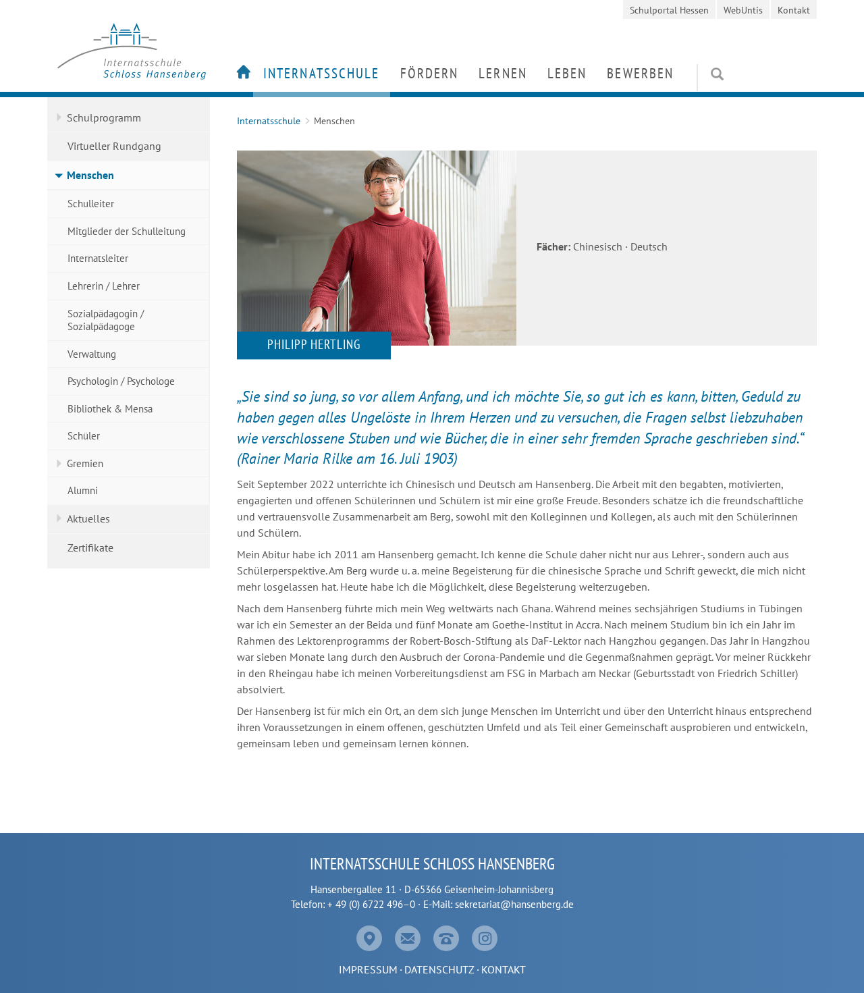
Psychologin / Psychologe (121, 381)
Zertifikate (90, 547)
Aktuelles (88, 518)
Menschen (90, 175)
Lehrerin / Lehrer (104, 285)
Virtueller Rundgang (114, 146)
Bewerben (640, 73)
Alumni (83, 490)
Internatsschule (321, 73)
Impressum (368, 969)
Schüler (84, 435)
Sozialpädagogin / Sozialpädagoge (106, 320)
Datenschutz (439, 969)
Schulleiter (91, 203)
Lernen (503, 73)
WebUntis (743, 10)
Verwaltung (92, 354)
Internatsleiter (98, 258)
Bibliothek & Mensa (110, 408)
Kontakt (794, 10)
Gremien (85, 463)
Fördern (429, 73)
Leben (567, 73)
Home (239, 75)
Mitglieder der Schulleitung (127, 231)
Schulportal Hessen (669, 10)
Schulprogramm (104, 117)
